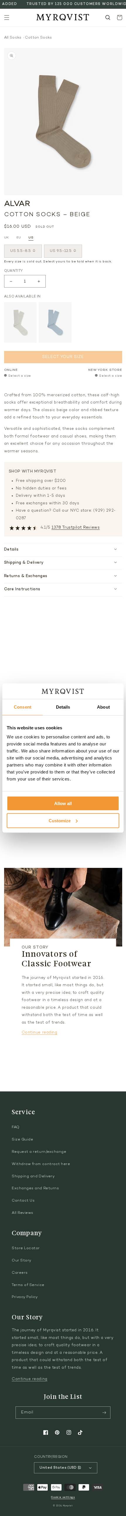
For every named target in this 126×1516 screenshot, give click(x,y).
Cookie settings (63, 1497)
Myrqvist (68, 1506)
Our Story (21, 1260)
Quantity (13, 271)
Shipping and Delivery (33, 1176)
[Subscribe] (104, 1412)
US (30, 238)
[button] (7, 17)
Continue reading (39, 1032)
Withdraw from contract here (41, 1164)
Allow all (63, 803)
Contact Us (23, 1200)
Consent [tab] (22, 706)
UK (6, 238)
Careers (20, 1273)
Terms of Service (28, 1285)
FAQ (16, 1127)
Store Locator (26, 1248)
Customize (60, 820)
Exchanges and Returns (35, 1188)
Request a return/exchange (39, 1152)
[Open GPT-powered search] (108, 17)
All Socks (13, 37)
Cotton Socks (38, 37)
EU (18, 238)
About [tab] (103, 706)
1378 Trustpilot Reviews (76, 527)
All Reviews (22, 1213)
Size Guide (22, 1139)
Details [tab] (63, 706)
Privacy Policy (25, 1297)
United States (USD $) (60, 1468)
